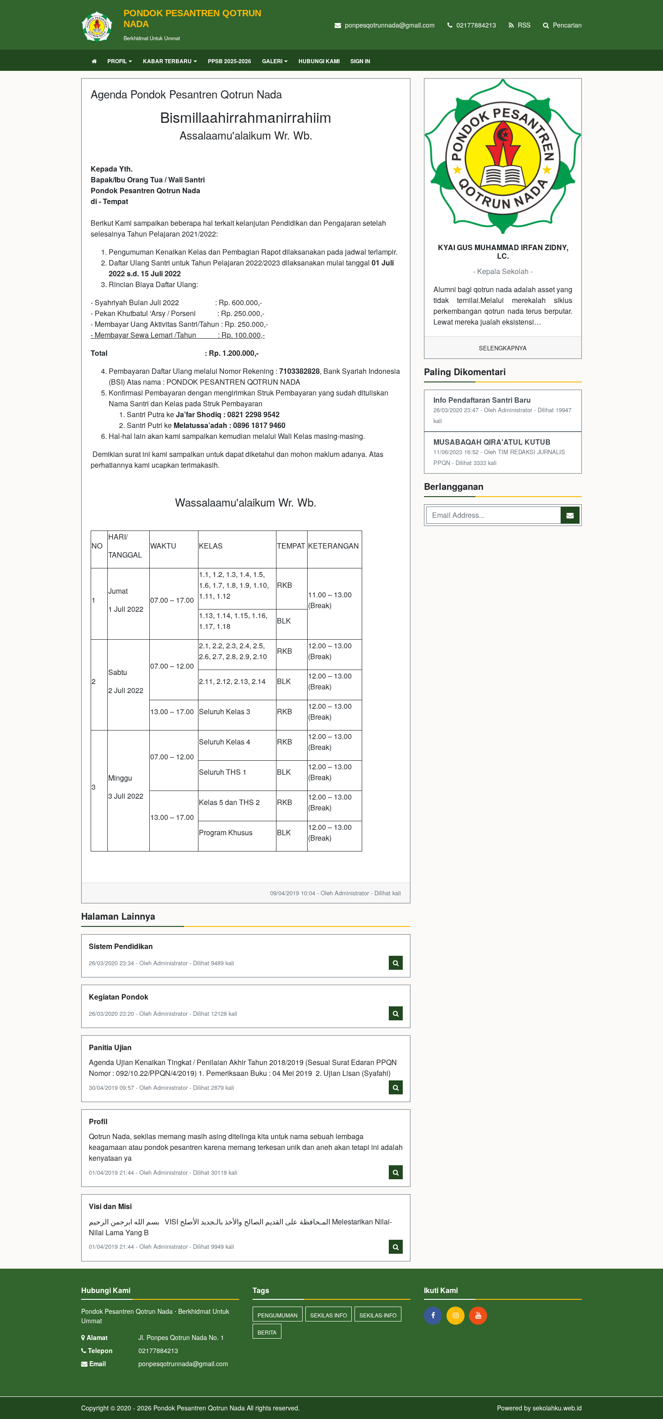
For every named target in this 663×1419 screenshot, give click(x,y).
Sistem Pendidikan (121, 946)
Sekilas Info (328, 1315)
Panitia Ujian (110, 1047)
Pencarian (566, 24)
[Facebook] (435, 1315)
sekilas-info (377, 1315)
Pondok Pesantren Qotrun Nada (198, 1407)
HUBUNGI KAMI (319, 61)
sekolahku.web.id (557, 1407)
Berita (267, 1332)
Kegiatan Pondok (118, 996)
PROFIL (117, 61)
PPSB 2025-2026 (229, 61)
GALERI (272, 61)
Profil (98, 1121)
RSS (523, 24)
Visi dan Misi (110, 1206)
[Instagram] (458, 1315)
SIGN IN (360, 61)
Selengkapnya (503, 348)
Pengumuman (278, 1315)
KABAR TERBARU (167, 61)
